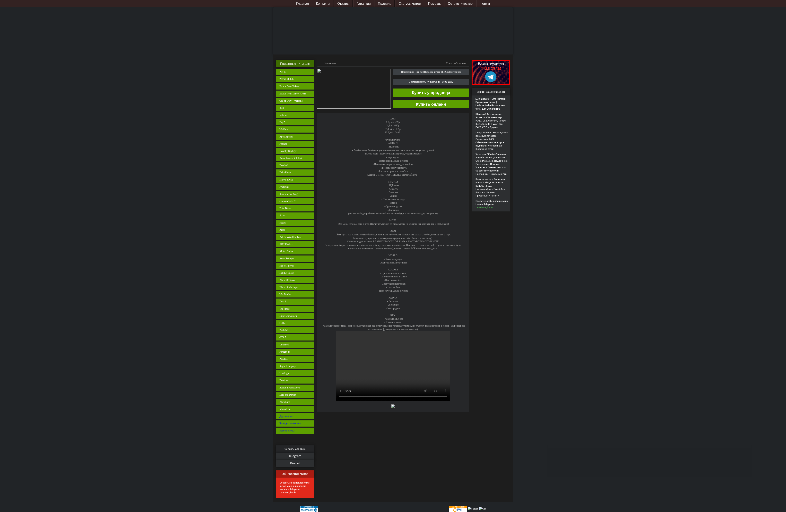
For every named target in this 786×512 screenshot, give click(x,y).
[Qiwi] (457, 508)
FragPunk (284, 186)
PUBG (282, 72)
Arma (282, 229)
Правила (384, 3)
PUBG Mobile (286, 79)
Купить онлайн (431, 104)
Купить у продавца (431, 92)
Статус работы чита (456, 63)
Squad (282, 222)
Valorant (283, 115)
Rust (281, 108)
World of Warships (288, 287)
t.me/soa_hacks (288, 492)
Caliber (282, 323)
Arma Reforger (286, 258)
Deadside (283, 380)
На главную (330, 63)
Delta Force (285, 172)
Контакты (323, 3)
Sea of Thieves (286, 265)
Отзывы (343, 3)
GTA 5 (282, 337)
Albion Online (286, 251)
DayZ (282, 122)
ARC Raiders (285, 244)
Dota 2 (282, 301)
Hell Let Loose (286, 272)
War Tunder (285, 294)
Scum (282, 215)
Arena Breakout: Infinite (291, 158)
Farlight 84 (284, 351)
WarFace (283, 129)
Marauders (284, 409)
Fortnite (283, 143)
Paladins (283, 359)
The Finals (284, 308)
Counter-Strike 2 (287, 201)
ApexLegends (286, 136)
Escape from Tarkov (289, 86)
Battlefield (284, 330)
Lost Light (284, 373)
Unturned (284, 344)
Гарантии (364, 3)
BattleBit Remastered (289, 387)
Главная (302, 3)
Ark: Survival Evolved (290, 237)
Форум (485, 3)
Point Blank (285, 208)
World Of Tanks (287, 280)
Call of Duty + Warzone (291, 100)
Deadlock (284, 165)
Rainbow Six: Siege (289, 194)
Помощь (434, 3)
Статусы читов (410, 3)
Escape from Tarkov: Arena (292, 93)
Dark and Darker (287, 394)
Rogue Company (287, 366)
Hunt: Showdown (288, 315)
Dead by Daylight (288, 151)
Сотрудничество (460, 3)
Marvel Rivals (286, 179)
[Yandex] (473, 508)
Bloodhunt (284, 402)
